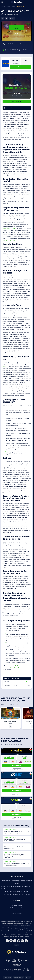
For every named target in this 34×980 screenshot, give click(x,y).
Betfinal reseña (17, 768)
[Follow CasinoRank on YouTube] (18, 940)
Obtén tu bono (20, 67)
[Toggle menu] (2, 2)
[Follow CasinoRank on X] (14, 940)
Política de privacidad (16, 908)
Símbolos (16, 883)
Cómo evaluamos (17, 911)
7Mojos (27, 682)
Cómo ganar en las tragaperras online (16, 891)
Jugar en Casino (17, 27)
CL (16, 945)
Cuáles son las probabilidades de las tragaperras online (15, 887)
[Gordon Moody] (17, 965)
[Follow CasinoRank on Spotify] (22, 940)
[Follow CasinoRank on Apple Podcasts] (26, 940)
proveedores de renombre (9, 228)
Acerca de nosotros (17, 905)
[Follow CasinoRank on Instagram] (11, 940)
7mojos (4, 366)
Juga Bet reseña (16, 817)
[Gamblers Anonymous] (14, 960)
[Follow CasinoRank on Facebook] (7, 940)
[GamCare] (22, 960)
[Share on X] (2, 18)
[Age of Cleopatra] (10, 718)
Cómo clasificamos (16, 914)
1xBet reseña (16, 793)
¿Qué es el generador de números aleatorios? (16, 894)
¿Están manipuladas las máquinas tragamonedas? (17, 881)
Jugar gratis (17, 34)
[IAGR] (8, 960)
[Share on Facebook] (6, 18)
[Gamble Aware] (14, 969)
